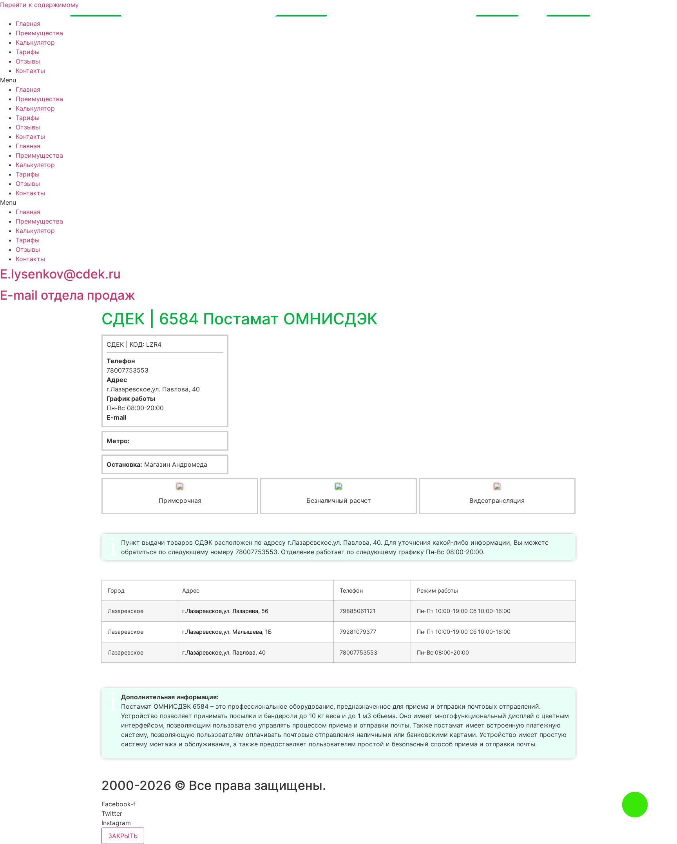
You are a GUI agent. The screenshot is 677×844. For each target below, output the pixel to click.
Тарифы (28, 52)
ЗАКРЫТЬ (123, 836)
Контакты (30, 71)
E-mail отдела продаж (67, 295)
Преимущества (39, 33)
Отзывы (28, 61)
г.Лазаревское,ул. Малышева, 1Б (227, 631)
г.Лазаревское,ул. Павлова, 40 (224, 652)
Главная (28, 23)
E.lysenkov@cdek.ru (60, 274)
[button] (338, 80)
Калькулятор (35, 42)
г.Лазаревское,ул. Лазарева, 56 (225, 611)
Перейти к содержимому (39, 5)
